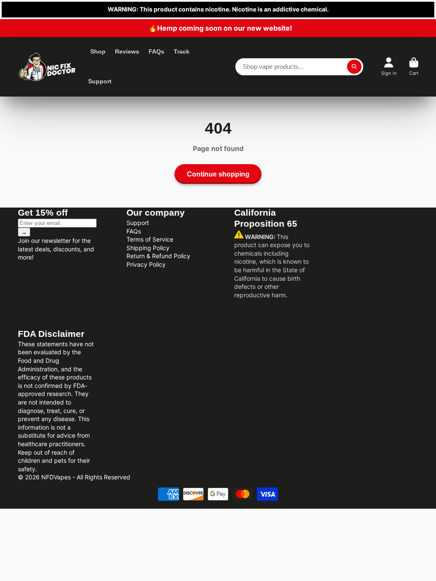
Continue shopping (218, 174)
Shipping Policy (147, 247)
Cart (414, 66)
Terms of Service (149, 239)
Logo (47, 67)
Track (181, 51)
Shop (98, 51)
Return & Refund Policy (158, 255)
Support (100, 81)
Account (389, 66)
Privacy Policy (146, 264)
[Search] (354, 67)
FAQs (156, 51)
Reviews (127, 51)
